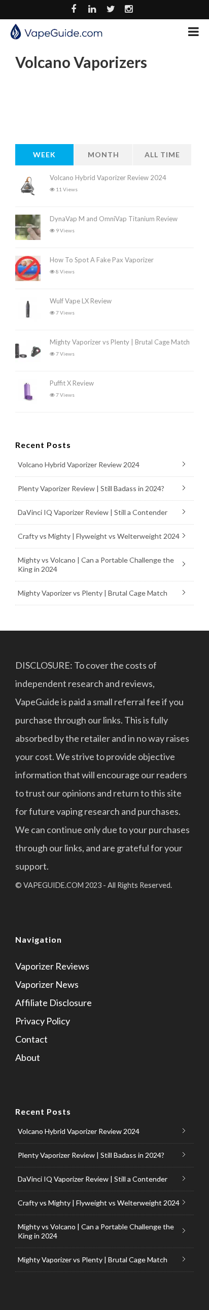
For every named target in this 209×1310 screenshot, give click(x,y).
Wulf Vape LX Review (81, 301)
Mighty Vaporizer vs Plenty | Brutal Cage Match (120, 342)
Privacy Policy (42, 1020)
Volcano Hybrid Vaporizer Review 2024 (108, 178)
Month (103, 154)
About (27, 1057)
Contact (31, 1039)
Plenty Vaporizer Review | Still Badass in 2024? (91, 488)
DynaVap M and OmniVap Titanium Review (114, 219)
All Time (162, 154)
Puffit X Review (72, 383)
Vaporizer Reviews (52, 966)
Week (44, 154)
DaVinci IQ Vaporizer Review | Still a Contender (92, 512)
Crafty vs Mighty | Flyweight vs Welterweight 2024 (99, 536)
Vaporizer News (47, 984)
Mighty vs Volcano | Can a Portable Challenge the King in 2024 (96, 564)
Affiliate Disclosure (53, 1002)
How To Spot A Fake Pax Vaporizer (102, 260)
